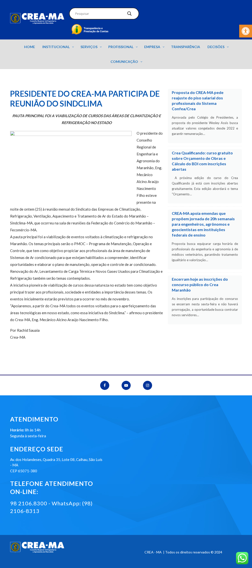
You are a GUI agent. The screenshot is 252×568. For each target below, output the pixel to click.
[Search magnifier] (129, 14)
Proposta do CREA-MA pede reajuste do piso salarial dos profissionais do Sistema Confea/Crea (197, 100)
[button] (245, 31)
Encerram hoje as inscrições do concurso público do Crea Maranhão (200, 284)
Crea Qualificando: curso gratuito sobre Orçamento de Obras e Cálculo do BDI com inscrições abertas (202, 160)
